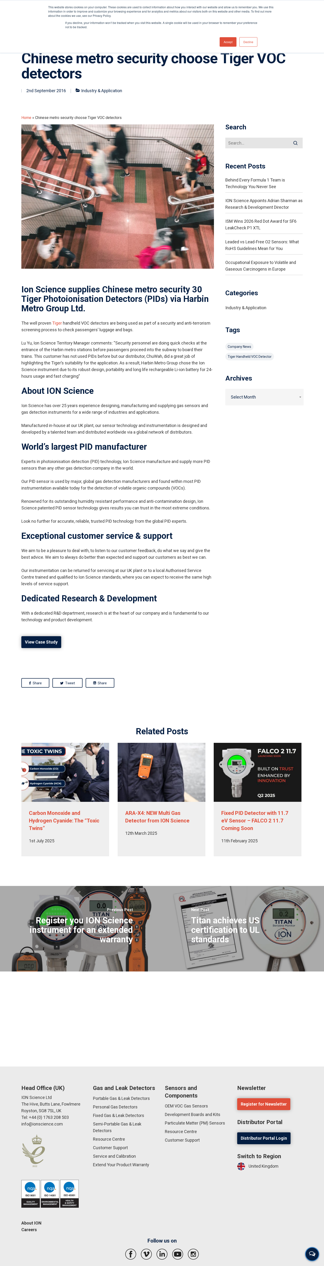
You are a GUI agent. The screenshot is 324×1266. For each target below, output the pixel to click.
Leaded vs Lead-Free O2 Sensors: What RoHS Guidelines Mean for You (262, 245)
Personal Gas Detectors (115, 1106)
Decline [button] (248, 42)
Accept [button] (228, 42)
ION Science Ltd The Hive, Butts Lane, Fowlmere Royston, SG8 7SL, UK (50, 1104)
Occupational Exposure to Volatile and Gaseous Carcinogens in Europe (260, 266)
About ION (31, 1223)
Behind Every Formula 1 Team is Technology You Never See (255, 183)
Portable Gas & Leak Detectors (121, 1098)
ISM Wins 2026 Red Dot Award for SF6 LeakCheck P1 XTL (260, 224)
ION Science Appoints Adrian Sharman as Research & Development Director (264, 204)
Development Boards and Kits (192, 1114)
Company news (239, 347)
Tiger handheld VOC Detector (250, 356)
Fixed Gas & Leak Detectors (118, 1115)
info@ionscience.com (42, 1123)
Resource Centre (109, 1139)
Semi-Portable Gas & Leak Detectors (117, 1127)
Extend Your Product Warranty (121, 1164)
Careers (29, 1229)
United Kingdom (263, 1166)
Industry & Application (101, 90)
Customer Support (110, 1147)
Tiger (57, 323)
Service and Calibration (114, 1156)
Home (26, 117)
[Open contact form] (312, 1254)
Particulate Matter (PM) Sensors (195, 1123)
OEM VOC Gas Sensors (186, 1105)
